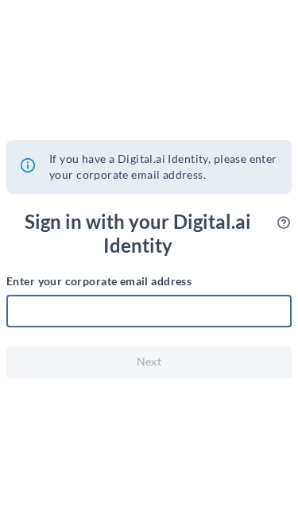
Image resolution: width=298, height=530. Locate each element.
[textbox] (149, 311)
